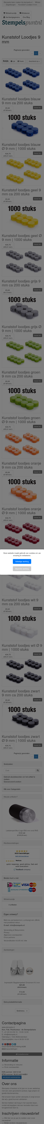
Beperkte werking (22, 568)
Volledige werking (22, 561)
